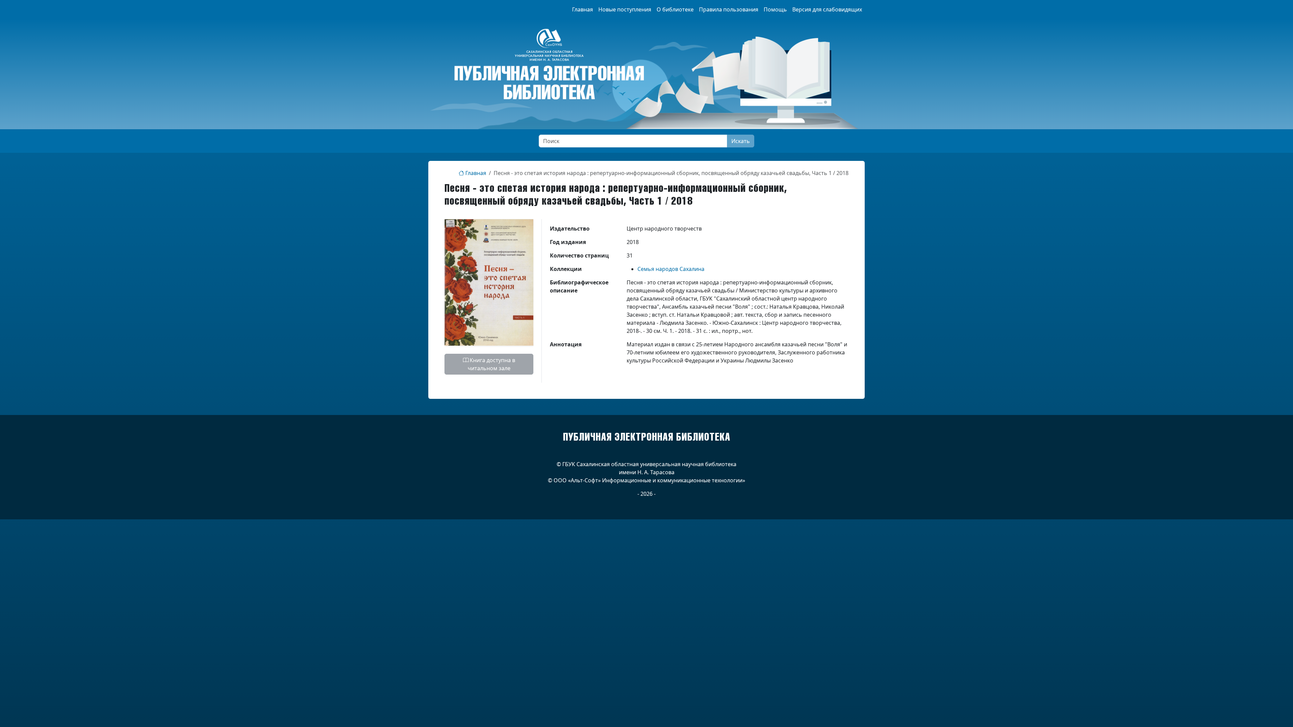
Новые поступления (624, 9)
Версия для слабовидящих (827, 9)
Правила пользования (728, 9)
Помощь (775, 9)
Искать (740, 141)
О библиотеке (675, 9)
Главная (582, 9)
